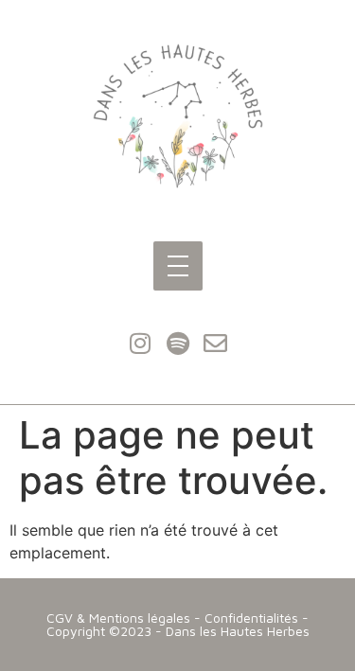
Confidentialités (251, 617)
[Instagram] (140, 343)
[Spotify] (178, 343)
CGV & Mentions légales (118, 617)
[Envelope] (216, 343)
